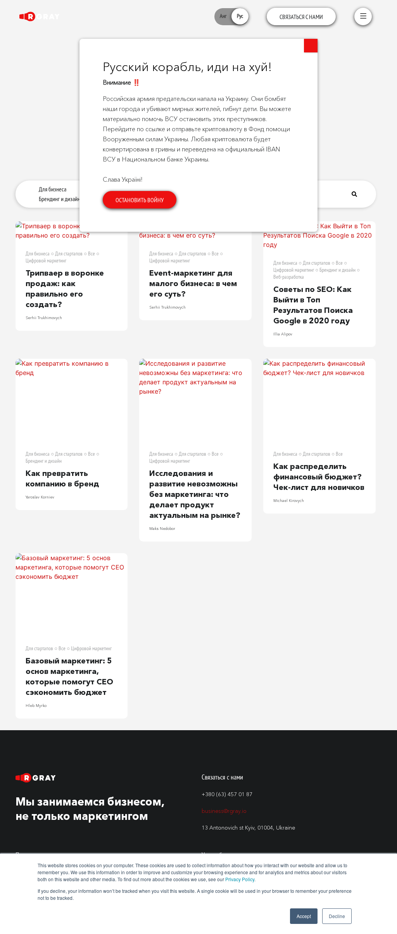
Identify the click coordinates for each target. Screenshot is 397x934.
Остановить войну (140, 200)
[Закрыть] (311, 45)
